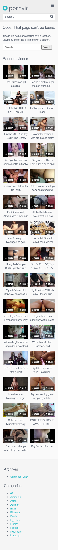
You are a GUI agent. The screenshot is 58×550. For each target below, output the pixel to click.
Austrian (14, 504)
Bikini (13, 508)
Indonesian (16, 531)
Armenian (15, 497)
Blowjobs (15, 512)
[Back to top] (52, 543)
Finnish (14, 524)
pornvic (18, 8)
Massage (15, 535)
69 (11, 493)
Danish (14, 516)
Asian (13, 501)
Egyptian (15, 520)
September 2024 (19, 476)
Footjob (14, 528)
